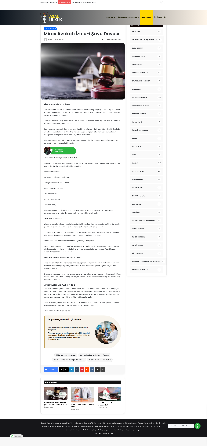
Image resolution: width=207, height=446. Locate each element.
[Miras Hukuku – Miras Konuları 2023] (82, 394)
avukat (50, 39)
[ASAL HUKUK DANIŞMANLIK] (51, 17)
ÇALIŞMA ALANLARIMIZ (129, 17)
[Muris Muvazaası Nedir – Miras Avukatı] (109, 394)
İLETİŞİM (157, 17)
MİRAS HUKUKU (50, 28)
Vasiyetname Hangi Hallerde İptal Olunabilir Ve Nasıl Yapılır (55, 403)
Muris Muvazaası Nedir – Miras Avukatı (107, 404)
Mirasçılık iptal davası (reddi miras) (69, 360)
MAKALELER (146, 17)
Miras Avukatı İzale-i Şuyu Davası (95, 355)
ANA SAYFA (110, 17)
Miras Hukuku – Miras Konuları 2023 (82, 405)
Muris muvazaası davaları (100, 360)
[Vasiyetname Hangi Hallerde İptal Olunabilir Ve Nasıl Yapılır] (55, 393)
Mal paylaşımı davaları (66, 355)
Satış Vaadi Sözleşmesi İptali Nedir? (84, 2)
